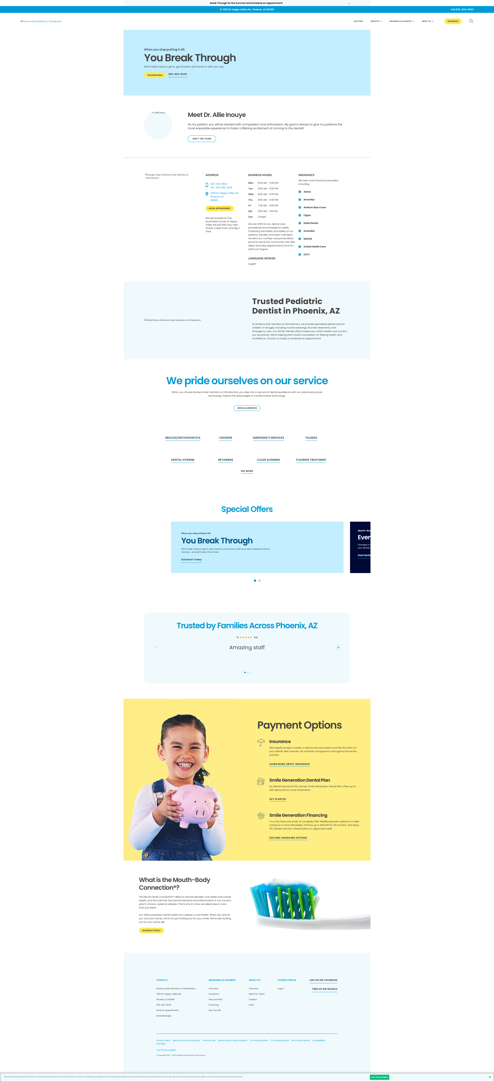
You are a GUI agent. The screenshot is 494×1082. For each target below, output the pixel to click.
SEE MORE (247, 471)
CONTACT (162, 980)
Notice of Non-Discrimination (232, 1040)
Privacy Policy (163, 1040)
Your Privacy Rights (166, 1050)
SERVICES (375, 21)
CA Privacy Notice (259, 1040)
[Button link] (471, 21)
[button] (255, 580)
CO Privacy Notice (280, 1040)
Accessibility (318, 1040)
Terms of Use (208, 1040)
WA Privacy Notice (300, 1040)
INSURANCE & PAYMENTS (400, 21)
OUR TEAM (358, 21)
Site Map (160, 1043)
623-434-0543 (219, 183)
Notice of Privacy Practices (186, 1040)
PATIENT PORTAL (287, 980)
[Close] (490, 1077)
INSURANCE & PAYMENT (222, 980)
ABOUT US (426, 21)
